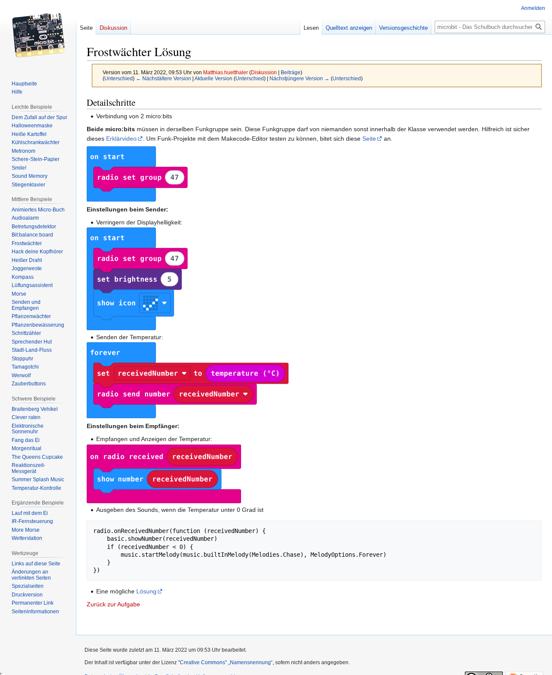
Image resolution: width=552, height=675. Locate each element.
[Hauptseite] (37, 34)
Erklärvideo (121, 138)
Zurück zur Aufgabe (113, 604)
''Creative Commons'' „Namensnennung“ (225, 662)
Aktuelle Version (213, 78)
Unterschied (118, 78)
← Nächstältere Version (163, 78)
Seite (369, 138)
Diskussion (264, 72)
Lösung (146, 591)
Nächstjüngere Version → (299, 78)
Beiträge (291, 72)
